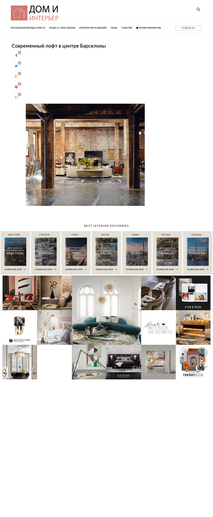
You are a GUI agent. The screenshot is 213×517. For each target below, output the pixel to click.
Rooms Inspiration (150, 28)
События (126, 28)
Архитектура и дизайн (93, 28)
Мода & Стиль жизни (62, 28)
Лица (114, 28)
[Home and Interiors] (59, 11)
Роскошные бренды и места (28, 28)
